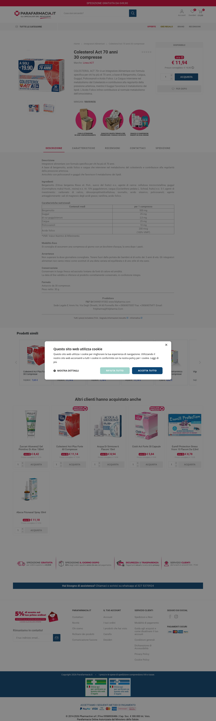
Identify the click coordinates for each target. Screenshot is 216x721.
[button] (66, 370)
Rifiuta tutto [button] (115, 370)
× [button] (166, 345)
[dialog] (108, 360)
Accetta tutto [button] (147, 370)
